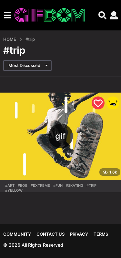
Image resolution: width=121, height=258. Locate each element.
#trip (91, 185)
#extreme (40, 185)
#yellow (14, 190)
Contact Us (50, 234)
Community (17, 234)
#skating (74, 185)
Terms (101, 234)
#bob (22, 185)
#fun (58, 185)
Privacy (79, 234)
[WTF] (112, 102)
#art (10, 185)
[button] (7, 15)
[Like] (98, 102)
